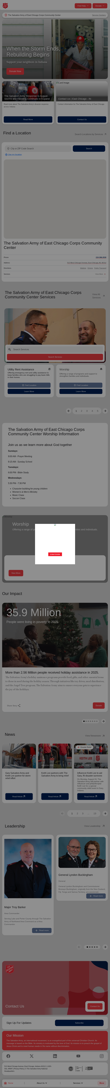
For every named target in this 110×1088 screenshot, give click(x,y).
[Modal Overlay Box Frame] (55, 544)
